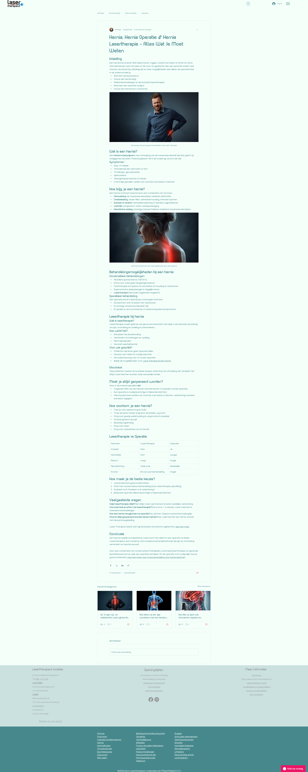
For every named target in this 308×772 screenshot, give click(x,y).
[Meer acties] (197, 29)
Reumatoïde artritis (184, 755)
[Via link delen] (128, 565)
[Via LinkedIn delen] (122, 565)
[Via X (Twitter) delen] (116, 565)
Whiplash (140, 743)
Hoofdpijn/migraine (184, 746)
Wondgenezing (182, 749)
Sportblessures (104, 752)
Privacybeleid (154, 687)
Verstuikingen (103, 746)
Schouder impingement (186, 737)
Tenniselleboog (143, 740)
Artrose (101, 733)
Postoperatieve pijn (145, 758)
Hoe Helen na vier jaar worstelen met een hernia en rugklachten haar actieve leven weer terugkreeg (154, 616)
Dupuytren (102, 755)
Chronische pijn (104, 749)
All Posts (100, 13)
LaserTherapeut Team (256, 683)
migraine (144, 13)
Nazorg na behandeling (256, 691)
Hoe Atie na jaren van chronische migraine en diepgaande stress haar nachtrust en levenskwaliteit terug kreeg (192, 616)
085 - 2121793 (42, 679)
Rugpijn (178, 733)
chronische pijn (114, 13)
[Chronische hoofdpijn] (193, 600)
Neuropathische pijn (146, 755)
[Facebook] (150, 699)
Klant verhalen (131, 13)
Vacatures (256, 675)
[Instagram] (156, 699)
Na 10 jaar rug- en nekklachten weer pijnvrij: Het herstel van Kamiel (114, 616)
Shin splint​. (102, 758)
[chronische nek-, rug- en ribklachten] (115, 600)
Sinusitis (178, 743)
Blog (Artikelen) (256, 695)
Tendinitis (140, 737)
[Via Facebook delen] (110, 565)
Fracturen (102, 737)
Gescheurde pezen (184, 740)
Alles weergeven (204, 586)
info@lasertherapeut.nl (48, 675)
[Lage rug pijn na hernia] (154, 600)
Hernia (100, 743)
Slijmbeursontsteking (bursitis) (150, 733)
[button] (248, 4)
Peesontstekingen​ (145, 752)
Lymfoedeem (181, 758)
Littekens (179, 752)
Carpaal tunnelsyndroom (109, 740)
